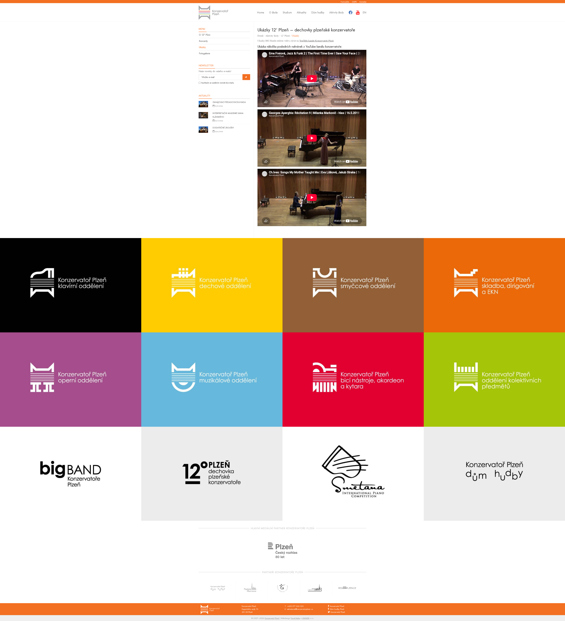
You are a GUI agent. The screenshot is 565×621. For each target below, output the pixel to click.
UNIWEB (305, 618)
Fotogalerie (204, 53)
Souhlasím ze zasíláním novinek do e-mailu (217, 83)
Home (260, 12)
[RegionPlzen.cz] (347, 588)
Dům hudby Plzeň (337, 609)
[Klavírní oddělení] (70, 285)
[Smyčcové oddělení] (353, 285)
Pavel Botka (295, 618)
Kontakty (363, 1)
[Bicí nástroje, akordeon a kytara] (353, 379)
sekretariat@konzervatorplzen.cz (300, 609)
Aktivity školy (336, 12)
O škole (273, 12)
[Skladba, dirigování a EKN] (494, 285)
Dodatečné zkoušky (223, 127)
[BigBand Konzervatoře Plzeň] (70, 474)
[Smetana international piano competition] (353, 474)
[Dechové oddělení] (211, 285)
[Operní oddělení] (70, 379)
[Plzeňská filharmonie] (250, 588)
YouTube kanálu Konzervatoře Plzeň (316, 40)
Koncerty (203, 41)
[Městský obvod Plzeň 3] (315, 588)
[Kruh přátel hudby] (282, 588)
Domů (260, 35)
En (364, 12)
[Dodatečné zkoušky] (203, 130)
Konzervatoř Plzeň (337, 606)
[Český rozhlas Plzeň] (282, 550)
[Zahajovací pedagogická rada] (203, 104)
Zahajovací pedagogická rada (229, 102)
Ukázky (202, 47)
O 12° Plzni (204, 35)
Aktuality (301, 12)
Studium (287, 12)
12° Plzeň (285, 35)
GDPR (354, 1)
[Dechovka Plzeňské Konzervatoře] (211, 474)
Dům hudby (317, 12)
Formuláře (345, 1)
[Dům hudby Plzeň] (494, 474)
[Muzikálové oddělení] (211, 379)
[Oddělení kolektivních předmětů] (494, 379)
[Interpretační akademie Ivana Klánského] (203, 115)
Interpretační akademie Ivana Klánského (228, 115)
